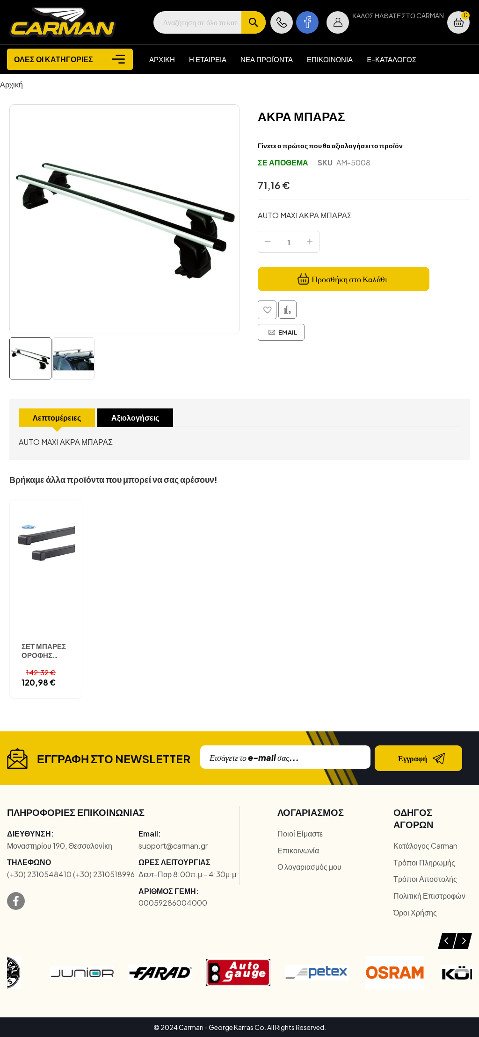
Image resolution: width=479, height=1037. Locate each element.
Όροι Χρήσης (415, 912)
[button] (338, 22)
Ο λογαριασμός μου (309, 867)
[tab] (57, 417)
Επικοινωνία (298, 850)
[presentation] (447, 941)
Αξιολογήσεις (135, 417)
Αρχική (11, 84)
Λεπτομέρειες (57, 417)
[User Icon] (338, 22)
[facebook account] (307, 22)
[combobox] (209, 22)
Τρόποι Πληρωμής (424, 862)
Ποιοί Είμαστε (300, 833)
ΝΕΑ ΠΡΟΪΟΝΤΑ (266, 59)
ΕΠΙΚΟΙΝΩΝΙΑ (330, 59)
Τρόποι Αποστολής (425, 879)
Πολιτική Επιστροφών (429, 896)
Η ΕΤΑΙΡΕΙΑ (207, 59)
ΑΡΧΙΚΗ (162, 59)
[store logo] (62, 22)
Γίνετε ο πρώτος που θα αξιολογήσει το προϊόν (330, 145)
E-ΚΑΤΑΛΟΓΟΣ (391, 59)
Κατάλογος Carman (425, 846)
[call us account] (281, 22)
